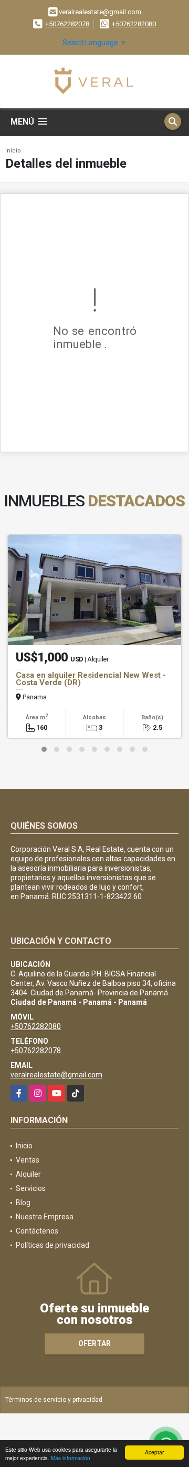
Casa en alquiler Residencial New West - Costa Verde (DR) (91, 678)
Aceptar (154, 1452)
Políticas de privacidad (52, 1245)
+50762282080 (134, 24)
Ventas (27, 1160)
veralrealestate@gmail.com (56, 1075)
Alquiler (28, 1174)
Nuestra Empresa (45, 1217)
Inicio (13, 150)
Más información (70, 1458)
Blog (23, 1202)
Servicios (31, 1188)
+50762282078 (67, 24)
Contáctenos (37, 1231)
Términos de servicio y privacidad (53, 1399)
